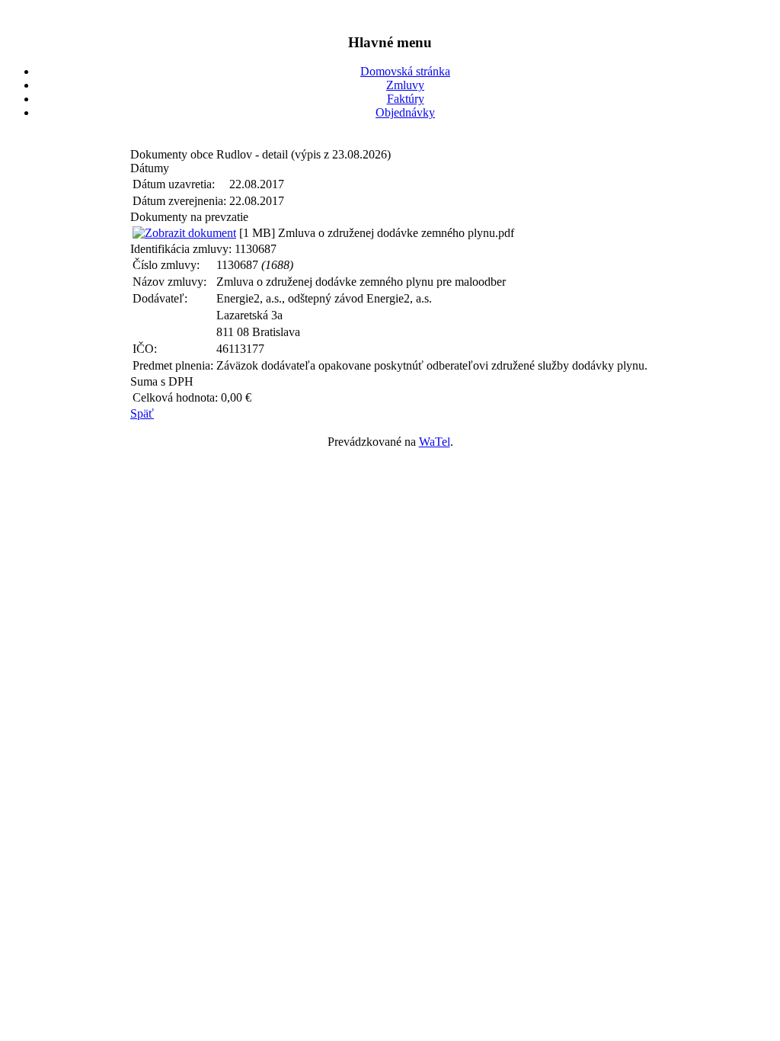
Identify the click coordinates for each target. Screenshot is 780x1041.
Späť (142, 413)
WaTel (434, 441)
